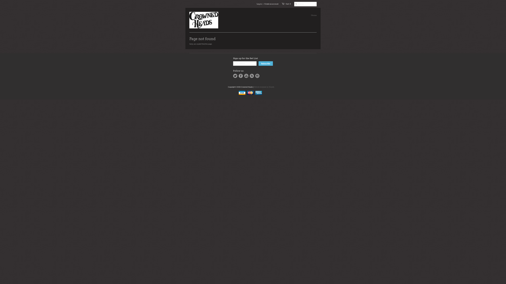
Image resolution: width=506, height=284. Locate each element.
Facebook (241, 76)
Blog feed (252, 76)
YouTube (246, 76)
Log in (259, 4)
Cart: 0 (288, 4)
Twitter (235, 76)
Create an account (271, 4)
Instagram (257, 76)
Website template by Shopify (264, 87)
